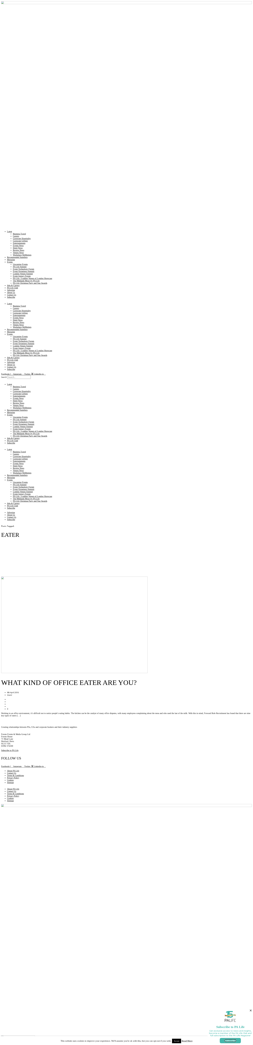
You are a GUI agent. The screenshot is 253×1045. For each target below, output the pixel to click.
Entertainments (19, 243)
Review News (18, 250)
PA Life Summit (20, 267)
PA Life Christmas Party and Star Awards (30, 283)
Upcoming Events (20, 264)
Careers (16, 236)
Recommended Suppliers (17, 257)
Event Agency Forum (22, 276)
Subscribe (11, 297)
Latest (9, 231)
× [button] (250, 1010)
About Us (11, 292)
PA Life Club (12, 288)
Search (4, 377)
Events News (18, 245)
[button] (126, 380)
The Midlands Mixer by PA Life (26, 281)
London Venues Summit (23, 274)
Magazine (11, 260)
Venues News (18, 253)
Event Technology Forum (23, 269)
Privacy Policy (13, 778)
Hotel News (18, 248)
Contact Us (11, 295)
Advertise (11, 290)
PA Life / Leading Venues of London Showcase (32, 278)
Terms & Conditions (15, 775)
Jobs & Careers (13, 285)
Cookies (10, 780)
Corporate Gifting (20, 241)
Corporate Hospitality (22, 238)
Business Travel (19, 234)
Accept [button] (176, 1041)
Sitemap (10, 782)
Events (10, 262)
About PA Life (13, 771)
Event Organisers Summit (23, 271)
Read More (187, 1041)
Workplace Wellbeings (22, 255)
